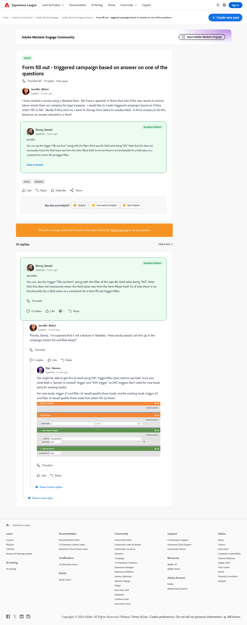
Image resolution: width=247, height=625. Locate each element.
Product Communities (22, 17)
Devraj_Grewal (44, 129)
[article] (93, 288)
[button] (225, 17)
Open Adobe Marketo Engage (204, 37)
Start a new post (119, 230)
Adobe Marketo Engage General (77, 17)
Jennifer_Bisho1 (40, 89)
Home (6, 17)
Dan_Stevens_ (54, 368)
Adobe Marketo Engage (47, 17)
